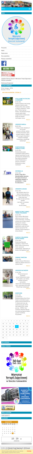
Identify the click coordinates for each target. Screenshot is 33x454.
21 (13, 326)
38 (16, 332)
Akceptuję (29, 451)
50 (3, 337)
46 (16, 335)
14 (16, 323)
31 (20, 329)
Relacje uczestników (6, 58)
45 (13, 335)
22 (16, 326)
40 (23, 332)
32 (23, 329)
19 (6, 326)
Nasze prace (4, 53)
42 (3, 335)
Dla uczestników (5, 56)
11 (6, 323)
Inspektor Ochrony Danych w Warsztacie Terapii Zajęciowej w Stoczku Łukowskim (16, 79)
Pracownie (4, 47)
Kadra (2, 50)
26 (3, 329)
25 (27, 326)
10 (3, 323)
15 (20, 323)
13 (13, 323)
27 (6, 329)
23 (20, 326)
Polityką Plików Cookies (14, 452)
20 (10, 326)
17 (27, 323)
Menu (3, 9)
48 (23, 335)
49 (27, 335)
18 (3, 326)
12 (10, 323)
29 (13, 329)
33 (27, 329)
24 (23, 326)
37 (13, 332)
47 (20, 335)
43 (6, 335)
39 (20, 332)
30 (16, 329)
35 (6, 332)
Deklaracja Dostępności (7, 83)
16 (23, 323)
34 (3, 332)
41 (27, 332)
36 (10, 332)
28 (10, 329)
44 (10, 335)
